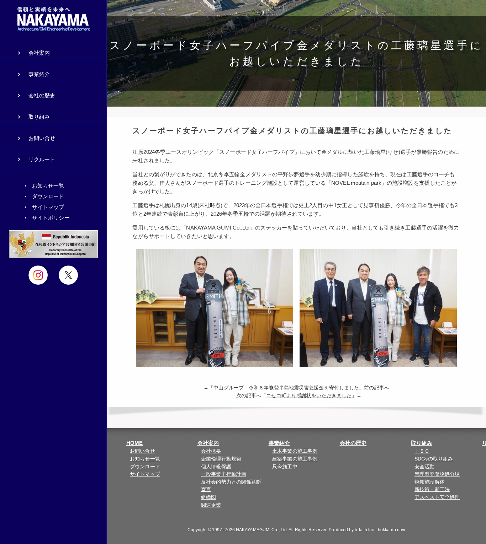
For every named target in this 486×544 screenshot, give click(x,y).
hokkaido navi (391, 529)
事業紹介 (279, 443)
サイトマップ (145, 474)
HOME (134, 443)
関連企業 (211, 505)
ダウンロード (145, 466)
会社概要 (211, 451)
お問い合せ (142, 451)
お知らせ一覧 (145, 459)
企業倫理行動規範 (221, 459)
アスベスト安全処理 (437, 497)
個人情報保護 (216, 466)
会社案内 (208, 443)
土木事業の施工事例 (294, 451)
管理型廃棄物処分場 (437, 474)
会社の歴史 (353, 443)
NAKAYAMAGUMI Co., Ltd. (262, 529)
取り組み (421, 443)
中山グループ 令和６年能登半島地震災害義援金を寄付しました (286, 388)
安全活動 (424, 466)
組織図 (208, 497)
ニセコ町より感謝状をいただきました (309, 395)
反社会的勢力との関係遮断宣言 (231, 485)
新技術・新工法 (432, 489)
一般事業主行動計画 (223, 474)
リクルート (42, 159)
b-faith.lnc (364, 529)
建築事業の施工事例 (294, 459)
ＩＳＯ (421, 451)
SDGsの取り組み (433, 459)
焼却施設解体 (429, 482)
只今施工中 (284, 466)
